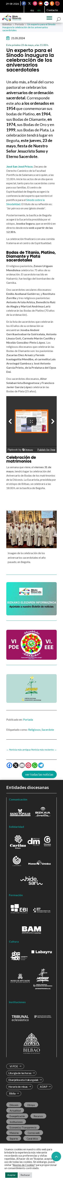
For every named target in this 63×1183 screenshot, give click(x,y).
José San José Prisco (19, 166)
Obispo (31, 1105)
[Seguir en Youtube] (40, 3)
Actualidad (15, 1110)
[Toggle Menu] (49, 18)
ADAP (43, 1086)
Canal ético (32, 1138)
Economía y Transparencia (23, 1127)
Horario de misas (18, 1086)
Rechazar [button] (25, 1175)
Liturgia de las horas (19, 1073)
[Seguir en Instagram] (35, 3)
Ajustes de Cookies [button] (23, 1165)
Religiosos (34, 729)
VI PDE (14, 1066)
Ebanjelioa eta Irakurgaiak (23, 1080)
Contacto (52, 10)
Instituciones (16, 1121)
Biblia (12, 1093)
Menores (14, 1133)
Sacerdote (48, 729)
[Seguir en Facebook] (24, 3)
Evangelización (17, 1116)
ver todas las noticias (39, 774)
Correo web (34, 1133)
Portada (28, 719)
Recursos (38, 1116)
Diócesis (14, 1105)
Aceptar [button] (11, 1175)
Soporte (14, 1138)
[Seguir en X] (29, 3)
